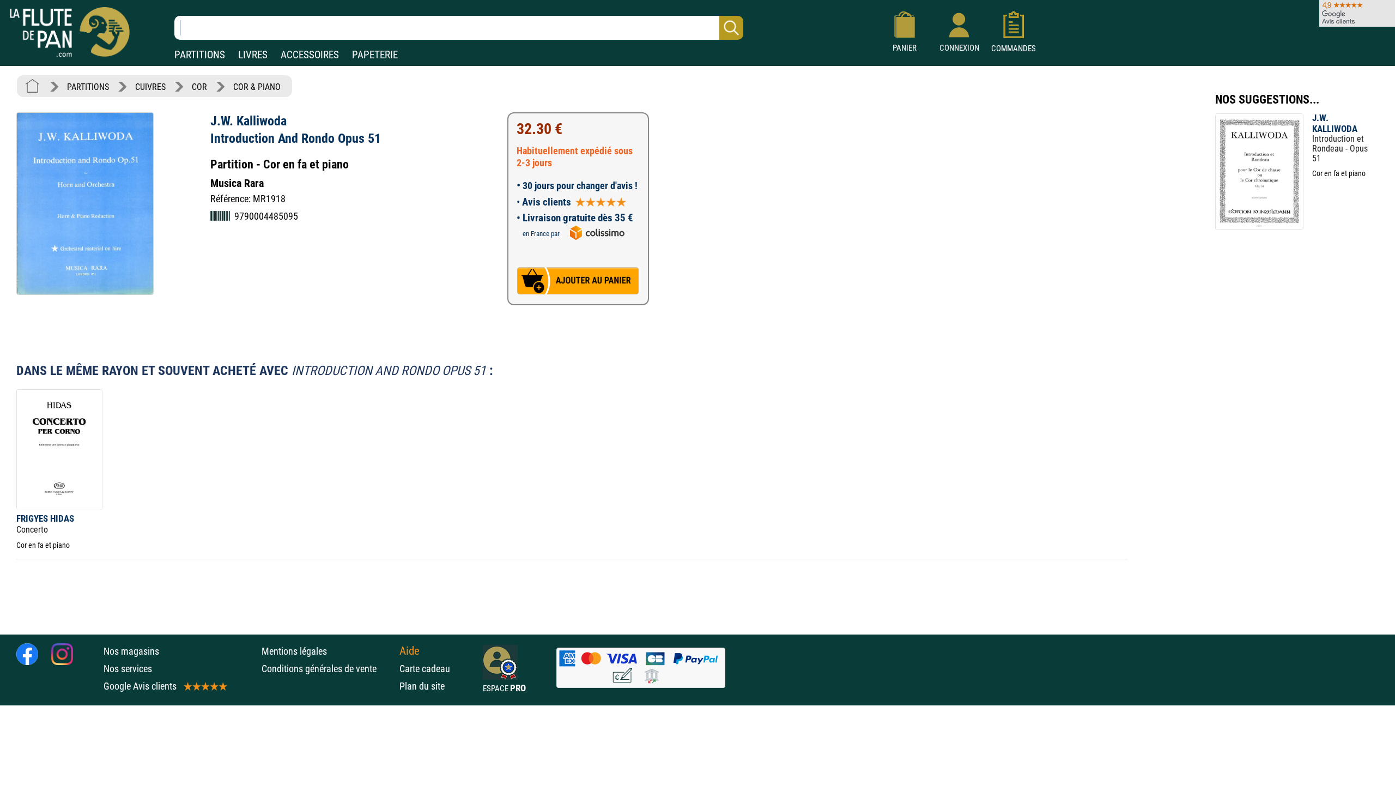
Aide (409, 650)
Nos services (128, 668)
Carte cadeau (424, 668)
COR (199, 87)
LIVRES (253, 55)
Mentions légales (294, 651)
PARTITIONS (199, 55)
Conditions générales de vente (328, 668)
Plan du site (422, 686)
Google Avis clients (140, 686)
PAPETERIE (375, 55)
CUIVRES (150, 87)
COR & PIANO (257, 87)
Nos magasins (131, 651)
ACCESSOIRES (310, 55)
